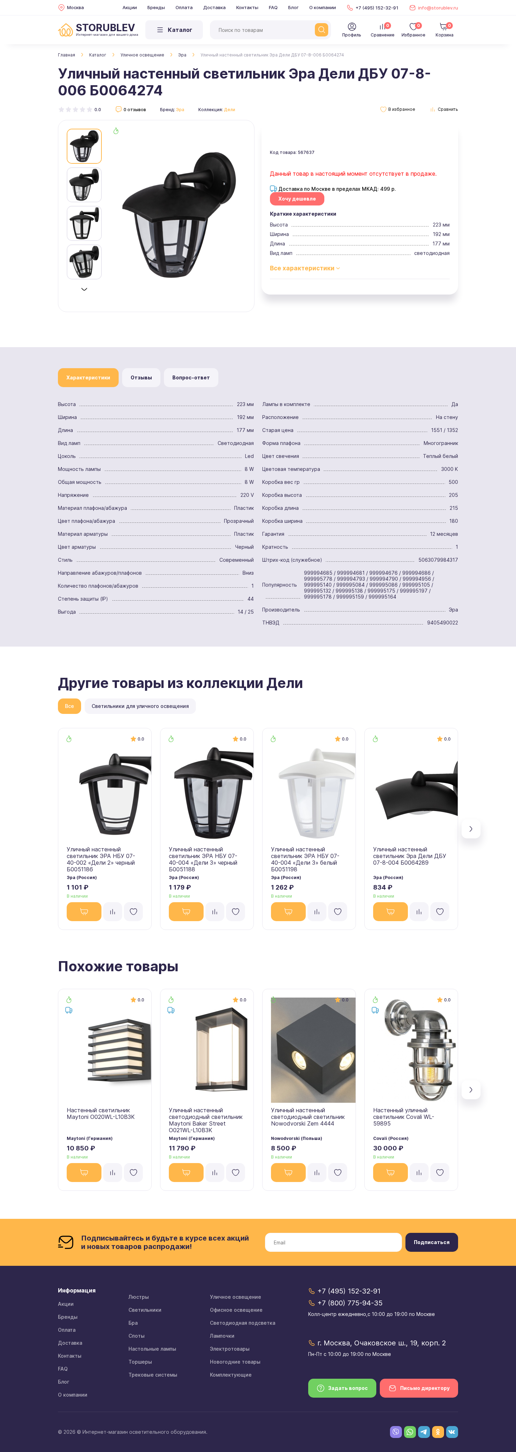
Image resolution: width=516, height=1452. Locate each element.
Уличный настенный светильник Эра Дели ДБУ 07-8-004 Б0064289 (409, 856)
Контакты (247, 7)
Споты (136, 1336)
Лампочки (222, 1336)
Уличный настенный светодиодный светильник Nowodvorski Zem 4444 (308, 1117)
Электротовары (230, 1349)
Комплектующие (231, 1375)
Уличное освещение (142, 55)
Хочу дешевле (297, 199)
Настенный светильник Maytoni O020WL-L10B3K (101, 1113)
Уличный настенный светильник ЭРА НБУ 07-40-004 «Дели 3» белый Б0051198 (305, 859)
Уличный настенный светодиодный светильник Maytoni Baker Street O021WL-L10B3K (206, 1120)
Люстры (138, 1297)
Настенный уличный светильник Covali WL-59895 (403, 1117)
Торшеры (140, 1362)
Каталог (97, 55)
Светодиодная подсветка (242, 1323)
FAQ (273, 7)
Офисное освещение (236, 1310)
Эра (182, 55)
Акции (130, 7)
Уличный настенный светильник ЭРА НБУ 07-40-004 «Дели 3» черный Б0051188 (203, 859)
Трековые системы (152, 1375)
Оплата (184, 7)
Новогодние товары (235, 1362)
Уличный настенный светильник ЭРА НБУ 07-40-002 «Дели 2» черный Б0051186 (101, 859)
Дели (229, 109)
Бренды (156, 7)
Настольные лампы (152, 1349)
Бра (133, 1323)
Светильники (144, 1310)
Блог (293, 7)
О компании (322, 7)
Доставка (214, 7)
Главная (66, 55)
